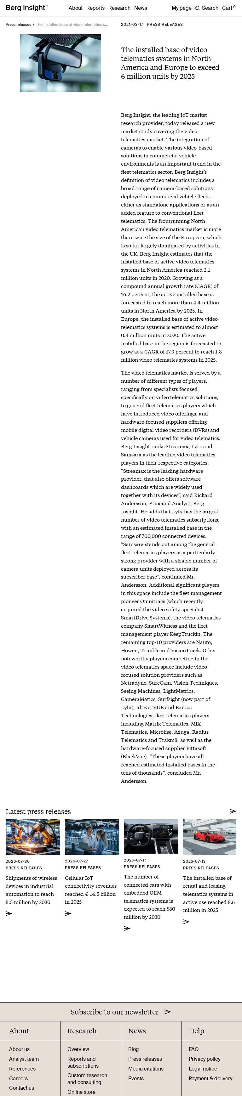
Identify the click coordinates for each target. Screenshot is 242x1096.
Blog (133, 1049)
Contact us (21, 1088)
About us (19, 1049)
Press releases (18, 24)
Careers (18, 1078)
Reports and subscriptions (83, 1062)
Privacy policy (204, 1059)
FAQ (194, 1049)
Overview (78, 1049)
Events (136, 1078)
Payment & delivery (210, 1078)
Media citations (146, 1068)
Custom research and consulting (87, 1079)
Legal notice (203, 1068)
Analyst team (24, 1059)
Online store (81, 1092)
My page (182, 8)
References (22, 1068)
